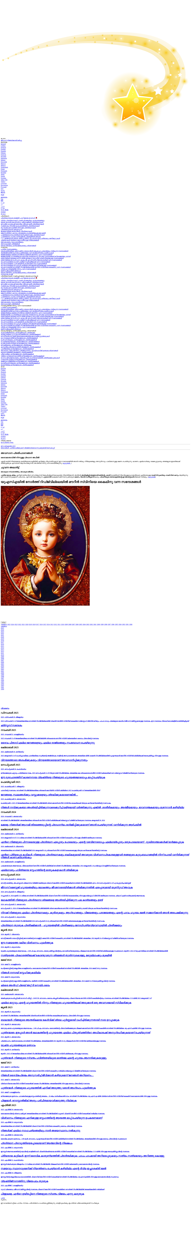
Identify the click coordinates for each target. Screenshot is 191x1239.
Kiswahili (4, 162)
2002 (91, 624)
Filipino (3, 153)
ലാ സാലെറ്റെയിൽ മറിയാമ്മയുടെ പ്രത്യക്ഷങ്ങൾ (19, 338)
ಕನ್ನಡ (2, 195)
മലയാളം (4, 197)
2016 (41, 624)
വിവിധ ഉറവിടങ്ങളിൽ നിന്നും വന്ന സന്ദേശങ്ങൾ (18, 269)
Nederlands (4, 167)
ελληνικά (4, 183)
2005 (80, 624)
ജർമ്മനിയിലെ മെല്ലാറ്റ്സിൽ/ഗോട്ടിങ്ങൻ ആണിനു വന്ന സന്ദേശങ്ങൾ (26, 254)
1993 (123, 624)
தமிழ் (2, 413)
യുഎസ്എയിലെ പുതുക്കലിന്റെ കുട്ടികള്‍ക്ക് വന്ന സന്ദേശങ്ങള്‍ (24, 263)
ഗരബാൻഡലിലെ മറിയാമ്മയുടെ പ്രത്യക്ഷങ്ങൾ (19, 359)
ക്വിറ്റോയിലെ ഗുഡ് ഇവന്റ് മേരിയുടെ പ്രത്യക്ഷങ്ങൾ (20, 334)
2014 (48, 624)
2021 (23, 624)
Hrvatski (3, 156)
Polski (3, 169)
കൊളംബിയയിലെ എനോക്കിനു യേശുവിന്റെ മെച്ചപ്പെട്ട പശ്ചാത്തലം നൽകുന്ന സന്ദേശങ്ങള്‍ (34, 251)
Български (4, 185)
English (3, 149)
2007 (73, 624)
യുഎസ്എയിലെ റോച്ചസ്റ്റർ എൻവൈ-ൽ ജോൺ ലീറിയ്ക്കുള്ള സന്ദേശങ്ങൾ (28, 265)
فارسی (2, 206)
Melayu (3, 165)
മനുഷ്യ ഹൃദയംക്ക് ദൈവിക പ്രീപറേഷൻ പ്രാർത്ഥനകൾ (22, 224)
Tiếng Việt (4, 180)
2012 (55, 624)
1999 (102, 624)
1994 (120, 624)
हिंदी (2, 201)
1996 (112, 624)
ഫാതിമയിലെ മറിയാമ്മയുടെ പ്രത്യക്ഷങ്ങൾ (17, 349)
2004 (84, 624)
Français (3, 155)
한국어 (3, 214)
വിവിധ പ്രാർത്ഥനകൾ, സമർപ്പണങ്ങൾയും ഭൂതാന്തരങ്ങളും (23, 220)
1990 (130, 624)
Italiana (3, 160)
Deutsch (3, 147)
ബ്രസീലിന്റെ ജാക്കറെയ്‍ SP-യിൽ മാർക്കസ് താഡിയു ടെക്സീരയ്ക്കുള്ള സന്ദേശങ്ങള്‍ (32, 258)
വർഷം (3, 622)
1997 (109, 624)
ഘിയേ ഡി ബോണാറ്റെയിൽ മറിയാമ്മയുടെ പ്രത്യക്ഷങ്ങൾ (22, 356)
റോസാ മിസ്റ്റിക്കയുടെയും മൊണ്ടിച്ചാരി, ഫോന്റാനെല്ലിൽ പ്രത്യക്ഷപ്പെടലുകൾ (30, 358)
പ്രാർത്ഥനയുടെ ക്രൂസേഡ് (11, 229)
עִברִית (3, 208)
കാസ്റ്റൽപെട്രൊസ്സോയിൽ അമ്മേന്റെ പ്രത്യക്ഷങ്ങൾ (21, 347)
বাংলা (2, 189)
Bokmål (3, 144)
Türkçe (3, 181)
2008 (69, 624)
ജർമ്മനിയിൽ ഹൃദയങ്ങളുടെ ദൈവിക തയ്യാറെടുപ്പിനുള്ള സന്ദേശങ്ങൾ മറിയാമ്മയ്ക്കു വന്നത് (36, 256)
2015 (44, 624)
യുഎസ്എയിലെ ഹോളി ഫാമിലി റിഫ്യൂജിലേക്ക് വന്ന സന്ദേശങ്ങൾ (25, 262)
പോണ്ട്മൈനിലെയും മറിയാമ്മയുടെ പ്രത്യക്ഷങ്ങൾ (20, 341)
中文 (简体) (5, 210)
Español (3, 151)
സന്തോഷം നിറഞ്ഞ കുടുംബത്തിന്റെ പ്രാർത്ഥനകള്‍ (20, 226)
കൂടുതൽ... (67, 463)
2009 (66, 624)
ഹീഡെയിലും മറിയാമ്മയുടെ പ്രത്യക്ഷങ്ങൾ (17, 354)
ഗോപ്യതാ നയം (7, 442)
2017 (37, 624)
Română (3, 173)
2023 (16, 624)
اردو (2, 204)
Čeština (3, 146)
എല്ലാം (4, 624)
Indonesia (4, 158)
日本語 (3, 212)
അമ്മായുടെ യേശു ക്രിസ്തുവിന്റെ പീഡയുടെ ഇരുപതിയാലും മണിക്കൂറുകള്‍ (30, 238)
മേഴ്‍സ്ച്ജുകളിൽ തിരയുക (11, 271)
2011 (59, 624)
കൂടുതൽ (151, 477)
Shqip (2, 174)
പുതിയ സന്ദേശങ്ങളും (9, 249)
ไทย (2, 199)
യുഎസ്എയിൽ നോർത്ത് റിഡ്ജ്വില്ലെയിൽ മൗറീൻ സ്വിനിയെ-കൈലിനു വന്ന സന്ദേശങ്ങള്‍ (36, 267)
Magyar (3, 164)
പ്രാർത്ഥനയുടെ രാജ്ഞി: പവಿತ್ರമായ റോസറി (19, 218)
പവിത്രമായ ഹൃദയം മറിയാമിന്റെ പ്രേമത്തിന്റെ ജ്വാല (21, 236)
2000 (98, 624)
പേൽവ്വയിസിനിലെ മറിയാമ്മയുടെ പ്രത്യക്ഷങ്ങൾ (20, 343)
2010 (62, 624)
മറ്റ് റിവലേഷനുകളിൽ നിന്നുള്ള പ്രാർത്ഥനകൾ (18, 227)
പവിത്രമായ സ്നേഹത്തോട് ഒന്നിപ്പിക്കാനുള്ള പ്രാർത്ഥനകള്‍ (22, 235)
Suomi (3, 176)
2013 (52, 624)
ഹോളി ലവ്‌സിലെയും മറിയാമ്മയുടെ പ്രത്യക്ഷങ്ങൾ (20, 363)
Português (4, 171)
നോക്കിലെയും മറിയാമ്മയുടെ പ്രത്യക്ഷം (16, 345)
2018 (34, 624)
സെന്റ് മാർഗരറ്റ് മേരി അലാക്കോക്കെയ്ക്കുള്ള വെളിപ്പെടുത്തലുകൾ (25, 336)
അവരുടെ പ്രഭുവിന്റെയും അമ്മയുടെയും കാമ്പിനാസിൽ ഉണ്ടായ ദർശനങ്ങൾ (29, 350)
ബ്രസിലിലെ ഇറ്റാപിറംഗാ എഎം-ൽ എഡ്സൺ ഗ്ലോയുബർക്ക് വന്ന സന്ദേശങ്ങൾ (31, 260)
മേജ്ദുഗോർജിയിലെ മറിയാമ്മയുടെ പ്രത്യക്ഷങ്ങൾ (20, 361)
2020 (26, 624)
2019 (30, 624)
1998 (105, 624)
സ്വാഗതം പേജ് (7, 274)
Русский (3, 187)
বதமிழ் (3, 190)
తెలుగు (3, 192)
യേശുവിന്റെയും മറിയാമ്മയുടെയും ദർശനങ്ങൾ (18, 245)
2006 (77, 624)
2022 (19, 624)
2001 (94, 624)
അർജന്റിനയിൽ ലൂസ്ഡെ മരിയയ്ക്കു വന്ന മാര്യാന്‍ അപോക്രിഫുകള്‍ (27, 253)
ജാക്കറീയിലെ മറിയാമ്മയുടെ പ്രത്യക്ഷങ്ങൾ (17, 365)
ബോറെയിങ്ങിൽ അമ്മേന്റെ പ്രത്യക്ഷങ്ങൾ (17, 352)
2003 (87, 624)
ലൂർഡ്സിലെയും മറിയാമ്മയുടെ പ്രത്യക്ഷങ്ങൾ (19, 340)
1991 (127, 624)
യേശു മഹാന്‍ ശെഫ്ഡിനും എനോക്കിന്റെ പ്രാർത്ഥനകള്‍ (22, 222)
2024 (12, 624)
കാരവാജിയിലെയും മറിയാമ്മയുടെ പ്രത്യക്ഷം (18, 332)
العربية (2, 202)
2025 (9, 624)
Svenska (3, 178)
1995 (116, 624)
